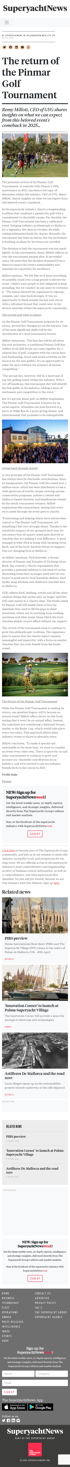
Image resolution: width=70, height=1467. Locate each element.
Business (8, 1298)
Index (6, 1331)
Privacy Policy (45, 1302)
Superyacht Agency (49, 1317)
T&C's (38, 1307)
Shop (5, 1340)
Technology (10, 1302)
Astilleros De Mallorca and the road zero (35, 1075)
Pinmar (7, 781)
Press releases (13, 1321)
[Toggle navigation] (7, 22)
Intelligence (11, 1326)
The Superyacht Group (51, 1312)
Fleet (6, 1307)
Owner (6, 1317)
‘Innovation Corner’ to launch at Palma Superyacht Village (31, 1007)
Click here (8, 850)
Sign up (35, 833)
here (56, 883)
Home (5, 1293)
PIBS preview (16, 938)
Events (7, 1336)
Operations (10, 1312)
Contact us (43, 1293)
